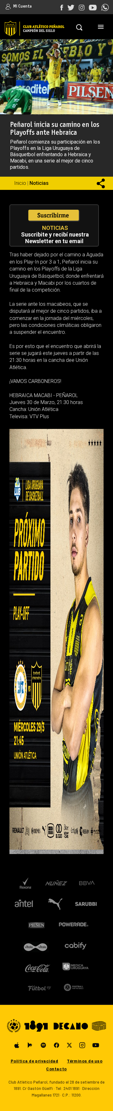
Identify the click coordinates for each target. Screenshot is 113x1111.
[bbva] (87, 883)
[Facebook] (56, 1045)
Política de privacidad (34, 1060)
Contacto (56, 1068)
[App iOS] (17, 1045)
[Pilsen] (36, 925)
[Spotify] (43, 1045)
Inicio (20, 183)
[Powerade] (73, 925)
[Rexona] (25, 883)
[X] (69, 1045)
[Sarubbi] (87, 904)
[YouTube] (95, 1045)
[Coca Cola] (37, 966)
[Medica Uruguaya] (75, 966)
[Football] (74, 987)
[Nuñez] (56, 883)
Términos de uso (84, 1060)
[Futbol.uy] (39, 987)
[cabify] (75, 945)
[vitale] (36, 945)
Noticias (39, 183)
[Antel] (24, 904)
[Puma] (54, 904)
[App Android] (30, 1045)
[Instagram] (82, 1045)
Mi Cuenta (22, 6)
